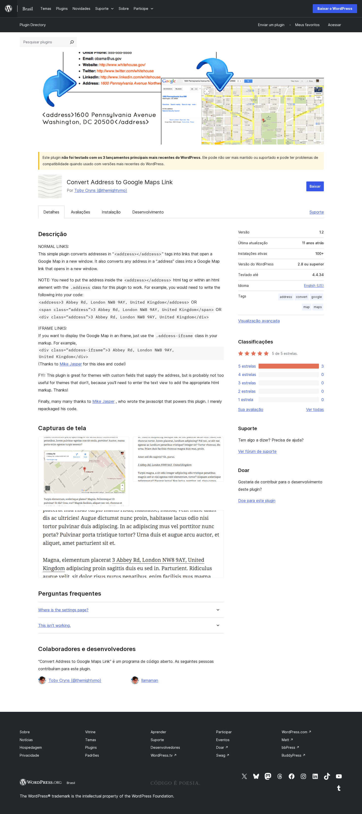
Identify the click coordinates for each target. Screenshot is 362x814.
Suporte (317, 212)
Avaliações (80, 212)
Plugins (91, 747)
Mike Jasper (71, 363)
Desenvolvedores (165, 747)
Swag (223, 755)
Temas (90, 740)
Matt (287, 740)
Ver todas (315, 409)
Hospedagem (31, 747)
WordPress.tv (164, 755)
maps (318, 307)
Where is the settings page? (63, 610)
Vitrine (90, 732)
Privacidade (29, 755)
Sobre (25, 732)
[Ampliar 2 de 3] (217, 443)
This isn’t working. (54, 625)
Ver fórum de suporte (257, 451)
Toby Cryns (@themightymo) (100, 190)
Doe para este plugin (256, 500)
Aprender (158, 732)
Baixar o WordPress (334, 8)
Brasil (71, 783)
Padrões (92, 755)
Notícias (26, 740)
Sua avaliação (250, 409)
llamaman (149, 680)
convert (301, 297)
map (306, 307)
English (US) (314, 285)
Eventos (223, 740)
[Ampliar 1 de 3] (122, 443)
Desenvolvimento (148, 212)
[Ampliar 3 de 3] (217, 516)
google (316, 297)
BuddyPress (294, 755)
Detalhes (51, 212)
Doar (222, 747)
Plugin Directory (33, 25)
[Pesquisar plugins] (72, 42)
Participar (224, 732)
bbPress (290, 747)
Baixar (315, 186)
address (286, 297)
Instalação (111, 212)
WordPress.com (297, 732)
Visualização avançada (259, 320)
